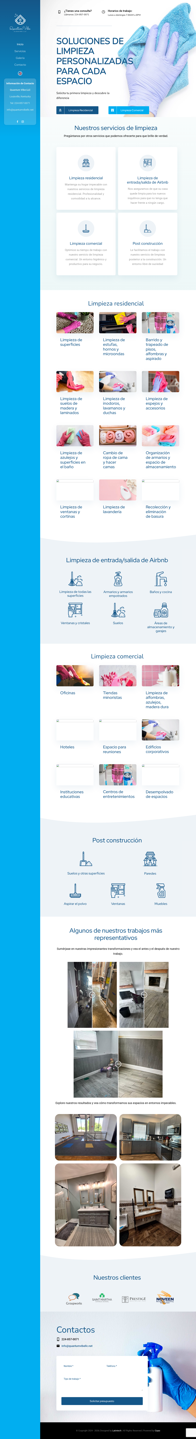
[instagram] (23, 122)
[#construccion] (147, 244)
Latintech (116, 1430)
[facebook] (17, 122)
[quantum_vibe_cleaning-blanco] (20, 13)
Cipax (157, 1430)
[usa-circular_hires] (20, 72)
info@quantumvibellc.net (77, 1346)
